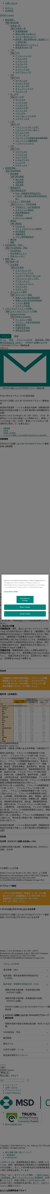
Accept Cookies (25, 614)
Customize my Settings (25, 599)
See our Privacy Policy (11, 591)
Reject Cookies (25, 607)
